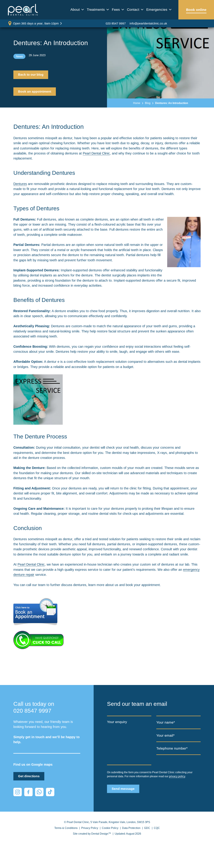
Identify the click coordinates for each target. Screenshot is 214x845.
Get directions (29, 776)
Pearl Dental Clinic (96, 153)
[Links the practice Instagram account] (17, 792)
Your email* (165, 735)
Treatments (96, 9)
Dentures (20, 184)
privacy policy (177, 776)
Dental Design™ (101, 833)
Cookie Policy (110, 827)
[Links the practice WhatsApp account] (39, 792)
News (19, 56)
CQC (157, 827)
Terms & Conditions (66, 827)
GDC (147, 827)
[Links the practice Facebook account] (28, 792)
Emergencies (156, 9)
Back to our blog (30, 74)
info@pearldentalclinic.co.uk (148, 23)
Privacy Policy (89, 827)
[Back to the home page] (23, 9)
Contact (133, 9)
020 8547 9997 (116, 23)
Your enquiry (117, 722)
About (75, 9)
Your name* (165, 722)
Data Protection (131, 827)
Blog (147, 102)
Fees (116, 9)
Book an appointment (34, 91)
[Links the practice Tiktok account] (50, 792)
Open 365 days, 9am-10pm (36, 23)
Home (136, 102)
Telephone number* (172, 748)
